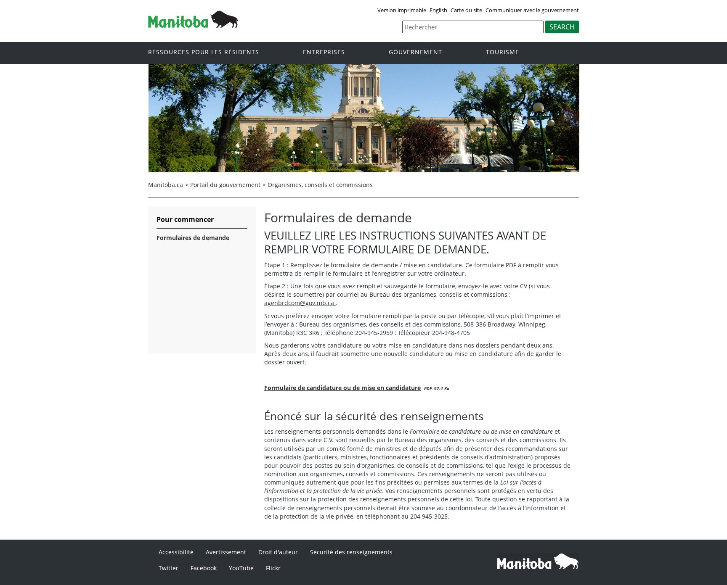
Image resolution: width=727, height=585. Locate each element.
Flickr (273, 568)
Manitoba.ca (165, 185)
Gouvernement (415, 52)
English (438, 10)
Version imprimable (401, 10)
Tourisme (502, 52)
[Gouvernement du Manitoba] (193, 25)
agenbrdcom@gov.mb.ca (300, 303)
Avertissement (226, 552)
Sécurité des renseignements (351, 552)
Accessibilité (176, 552)
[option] (364, 118)
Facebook (204, 568)
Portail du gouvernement (225, 185)
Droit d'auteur (278, 552)
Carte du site (466, 10)
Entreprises (324, 52)
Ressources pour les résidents (203, 52)
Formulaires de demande (193, 238)
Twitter (168, 568)
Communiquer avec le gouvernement (532, 10)
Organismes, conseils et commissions (320, 185)
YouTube (241, 568)
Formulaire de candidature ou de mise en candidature (342, 388)
